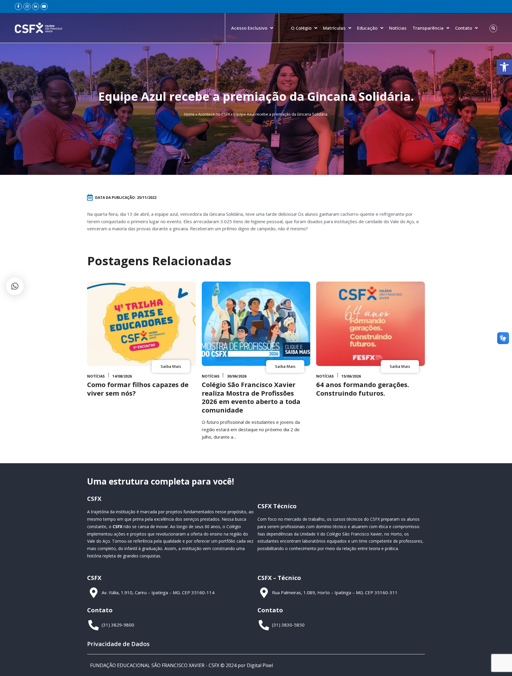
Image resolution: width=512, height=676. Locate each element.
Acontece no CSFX (214, 114)
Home (189, 114)
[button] (504, 67)
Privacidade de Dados (118, 644)
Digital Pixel (260, 665)
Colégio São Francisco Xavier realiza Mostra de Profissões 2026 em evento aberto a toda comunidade (251, 397)
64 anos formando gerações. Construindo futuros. (362, 388)
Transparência (428, 28)
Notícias (398, 28)
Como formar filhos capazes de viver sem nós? (137, 388)
